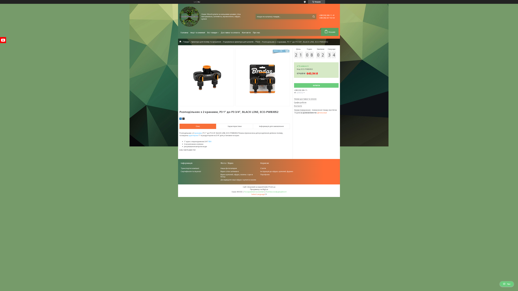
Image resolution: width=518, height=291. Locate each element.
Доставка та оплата (230, 32)
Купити (316, 85)
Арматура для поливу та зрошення (206, 42)
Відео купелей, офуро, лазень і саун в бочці (237, 175)
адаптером (193, 135)
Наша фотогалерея (229, 168)
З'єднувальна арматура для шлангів (238, 42)
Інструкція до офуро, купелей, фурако (276, 171)
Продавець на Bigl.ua (259, 189)
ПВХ (210, 141)
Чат (508, 284)
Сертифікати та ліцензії (191, 171)
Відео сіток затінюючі (230, 171)
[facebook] (180, 119)
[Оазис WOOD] (189, 16)
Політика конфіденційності (276, 192)
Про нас (256, 32)
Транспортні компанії (190, 168)
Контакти (246, 32)
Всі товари (212, 32)
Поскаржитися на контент (254, 192)
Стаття (263, 168)
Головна (184, 32)
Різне (257, 42)
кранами (198, 133)
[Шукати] (313, 16)
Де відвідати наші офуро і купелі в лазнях (238, 180)
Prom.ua (272, 187)
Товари (186, 42)
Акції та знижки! (197, 32)
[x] (183, 119)
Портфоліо (265, 174)
